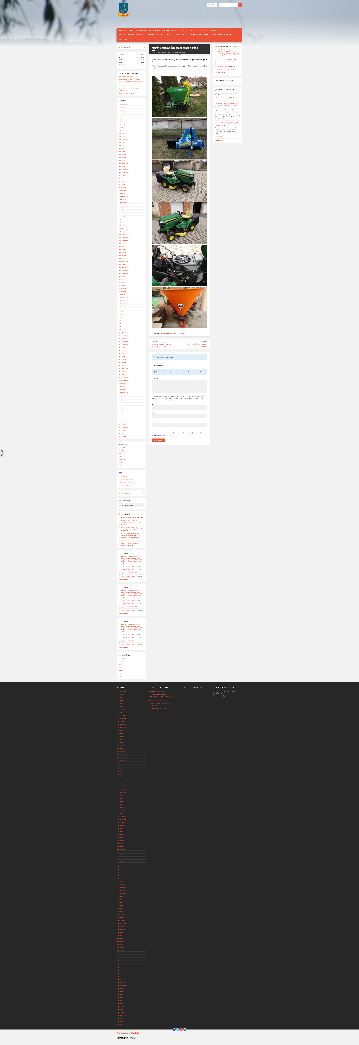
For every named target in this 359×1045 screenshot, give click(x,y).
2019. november (123, 336)
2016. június (122, 410)
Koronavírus (204, 30)
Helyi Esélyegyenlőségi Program (131, 35)
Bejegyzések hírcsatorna (126, 479)
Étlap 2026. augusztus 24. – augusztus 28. (226, 93)
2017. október (122, 395)
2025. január (122, 160)
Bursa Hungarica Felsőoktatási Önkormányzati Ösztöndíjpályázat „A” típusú (131, 528)
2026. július (122, 107)
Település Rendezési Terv (221, 35)
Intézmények (154, 30)
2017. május (122, 404)
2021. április (122, 285)
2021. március (122, 288)
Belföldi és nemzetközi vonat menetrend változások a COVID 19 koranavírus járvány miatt (161, 344)
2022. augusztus (123, 240)
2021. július (122, 276)
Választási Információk (199, 35)
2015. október (122, 425)
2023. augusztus (123, 205)
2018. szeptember (124, 377)
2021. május (122, 282)
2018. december (123, 368)
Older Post (204, 341)
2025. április (122, 151)
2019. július (122, 347)
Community (164, 333)
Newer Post (155, 341)
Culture (170, 333)
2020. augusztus (123, 309)
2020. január (122, 330)
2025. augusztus (123, 140)
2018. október (122, 374)
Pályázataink (165, 35)
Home (153, 52)
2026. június (122, 110)
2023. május (122, 214)
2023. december (123, 196)
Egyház (174, 30)
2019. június (122, 350)
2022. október (122, 235)
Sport (120, 465)
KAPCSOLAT (123, 39)
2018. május (122, 386)
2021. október (122, 267)
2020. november (123, 300)
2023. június (122, 211)
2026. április (122, 116)
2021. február (122, 291)
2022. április (122, 249)
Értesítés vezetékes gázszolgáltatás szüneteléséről (129, 89)
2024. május (122, 181)
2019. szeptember (124, 341)
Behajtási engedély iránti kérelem (130, 517)
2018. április (122, 389)
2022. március (122, 252)
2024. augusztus (123, 172)
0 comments (180, 333)
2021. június (122, 279)
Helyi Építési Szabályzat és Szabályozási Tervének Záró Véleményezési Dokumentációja (132, 543)
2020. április (122, 321)
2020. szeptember (124, 306)
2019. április (122, 356)
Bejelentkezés (123, 476)
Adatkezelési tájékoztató (128, 1033)
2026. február (122, 122)
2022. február (122, 255)
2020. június (122, 315)
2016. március (122, 416)
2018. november (123, 371)
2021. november (123, 264)
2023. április (122, 217)
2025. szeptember (124, 137)
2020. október (122, 303)
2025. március (122, 154)
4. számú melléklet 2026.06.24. (129, 566)
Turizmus (165, 30)
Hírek (130, 30)
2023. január (122, 226)
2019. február (122, 362)
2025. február (122, 157)
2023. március (122, 220)
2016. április (122, 413)
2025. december (123, 128)
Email (154, 413)
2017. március (122, 407)
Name (154, 404)
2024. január (122, 193)
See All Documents (124, 579)
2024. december (123, 163)
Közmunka (184, 30)
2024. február (122, 190)
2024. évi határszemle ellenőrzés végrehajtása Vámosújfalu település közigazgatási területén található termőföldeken (131, 536)
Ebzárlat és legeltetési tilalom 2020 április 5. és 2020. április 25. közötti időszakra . (197, 344)
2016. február (122, 419)
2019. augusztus (123, 344)
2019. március (122, 359)
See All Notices (219, 140)
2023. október (122, 199)
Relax (120, 462)
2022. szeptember (124, 237)
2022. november (123, 232)
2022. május (122, 246)
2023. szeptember (124, 202)
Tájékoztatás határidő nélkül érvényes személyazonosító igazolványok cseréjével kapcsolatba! (131, 81)
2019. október (122, 338)
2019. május (122, 353)
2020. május (122, 318)
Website (154, 422)
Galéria (214, 30)
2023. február (122, 223)
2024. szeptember (124, 169)
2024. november (123, 166)
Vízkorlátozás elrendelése (126, 77)
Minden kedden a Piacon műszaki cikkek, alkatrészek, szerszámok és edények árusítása (226, 123)
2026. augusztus (123, 104)
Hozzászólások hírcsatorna (126, 482)
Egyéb (120, 453)
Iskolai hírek (122, 459)
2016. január (122, 422)
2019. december (123, 333)
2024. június (122, 178)
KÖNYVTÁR (193, 30)
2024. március (122, 187)
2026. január (122, 125)
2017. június (122, 401)
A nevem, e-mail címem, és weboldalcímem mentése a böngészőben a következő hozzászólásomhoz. (177, 434)
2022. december (123, 229)
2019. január (122, 365)
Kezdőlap (122, 30)
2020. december (123, 297)
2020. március (122, 324)
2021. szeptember (124, 270)
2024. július (122, 175)
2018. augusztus (123, 380)
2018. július (122, 383)
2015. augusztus (123, 428)
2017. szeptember (124, 398)
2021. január (122, 294)
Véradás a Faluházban (125, 86)
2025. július (122, 143)
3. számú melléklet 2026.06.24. (129, 569)
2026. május (122, 113)
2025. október (122, 134)
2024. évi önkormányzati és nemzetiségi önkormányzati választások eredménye (226, 104)
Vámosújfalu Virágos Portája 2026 (128, 93)
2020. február (122, 327)
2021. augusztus (123, 273)
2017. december (123, 392)
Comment (155, 378)
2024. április (122, 184)
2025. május (122, 148)
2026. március (122, 119)
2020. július (122, 312)
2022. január (122, 258)
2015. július (122, 431)
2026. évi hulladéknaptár (221, 98)
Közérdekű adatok (181, 35)
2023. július (122, 208)
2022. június (122, 243)
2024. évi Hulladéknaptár (221, 137)
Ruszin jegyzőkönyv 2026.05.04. (129, 576)
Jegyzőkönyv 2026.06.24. (128, 573)
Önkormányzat (140, 30)
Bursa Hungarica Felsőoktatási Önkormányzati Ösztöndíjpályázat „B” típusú (131, 522)
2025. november (123, 131)
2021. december (123, 261)
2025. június (122, 146)
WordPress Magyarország (126, 485)
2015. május (122, 433)
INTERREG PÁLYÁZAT (152, 35)
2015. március (122, 436)
